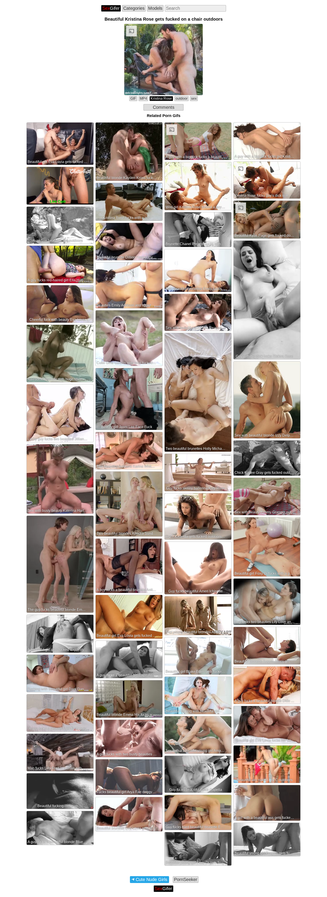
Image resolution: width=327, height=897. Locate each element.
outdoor (182, 98)
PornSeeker (185, 879)
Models (155, 8)
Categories (134, 8)
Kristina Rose (161, 98)
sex (194, 98)
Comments (163, 107)
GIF (133, 98)
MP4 (143, 98)
